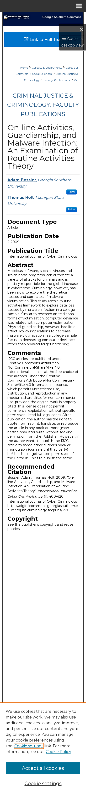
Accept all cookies (43, 768)
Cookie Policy (58, 751)
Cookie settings (28, 746)
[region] (43, 748)
